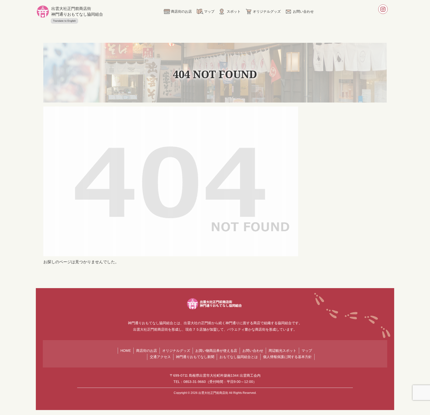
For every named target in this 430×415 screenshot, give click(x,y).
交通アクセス (160, 357)
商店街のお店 (146, 351)
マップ (307, 351)
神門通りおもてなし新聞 (195, 357)
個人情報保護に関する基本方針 (287, 357)
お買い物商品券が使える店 (216, 351)
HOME (125, 351)
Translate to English (64, 20)
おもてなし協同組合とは (238, 357)
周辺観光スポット (282, 351)
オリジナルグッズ (176, 351)
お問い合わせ (252, 351)
